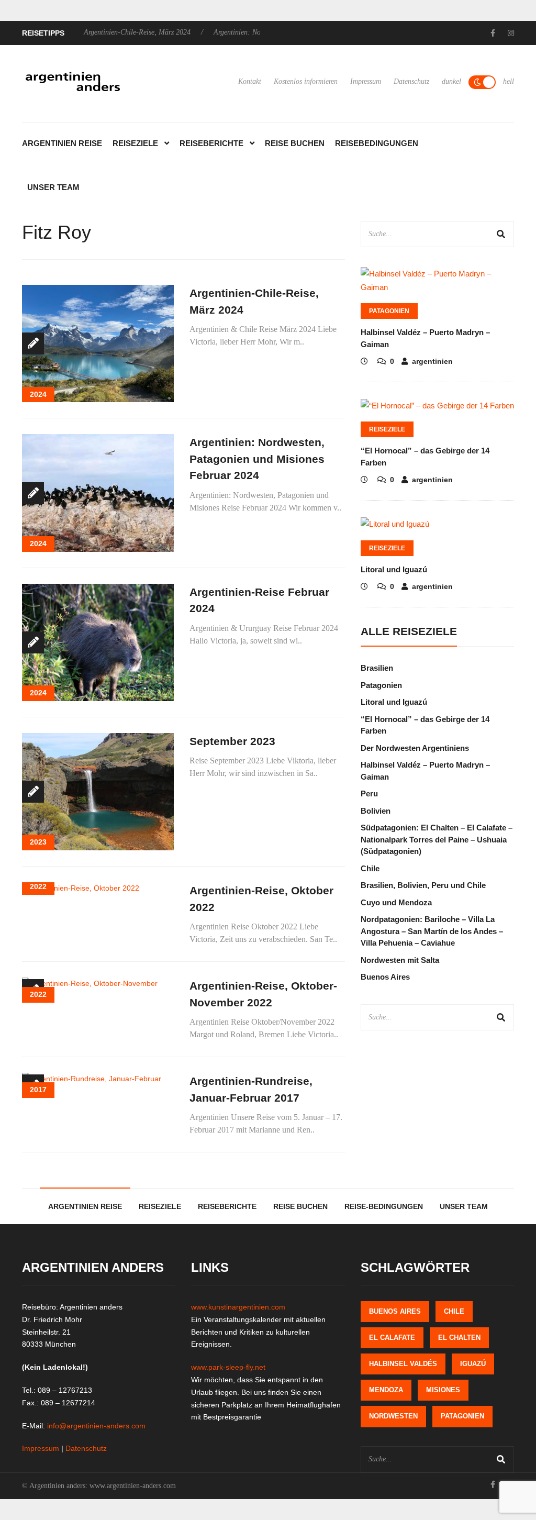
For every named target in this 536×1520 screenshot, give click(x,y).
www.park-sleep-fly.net (228, 1367)
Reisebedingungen (376, 143)
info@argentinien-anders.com (96, 1426)
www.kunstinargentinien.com (238, 1307)
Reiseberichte (211, 143)
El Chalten (459, 1337)
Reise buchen (295, 143)
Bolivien (375, 810)
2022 (38, 886)
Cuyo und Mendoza (396, 902)
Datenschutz (411, 81)
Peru (369, 793)
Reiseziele (135, 143)
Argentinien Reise (62, 143)
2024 (38, 394)
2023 (38, 842)
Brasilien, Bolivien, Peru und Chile (423, 885)
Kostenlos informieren (306, 81)
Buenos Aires (385, 976)
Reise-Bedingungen (383, 1206)
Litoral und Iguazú (394, 569)
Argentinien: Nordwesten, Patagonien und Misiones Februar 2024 (257, 458)
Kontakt (249, 81)
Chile (370, 868)
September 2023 (232, 741)
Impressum (365, 81)
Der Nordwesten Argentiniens (415, 748)
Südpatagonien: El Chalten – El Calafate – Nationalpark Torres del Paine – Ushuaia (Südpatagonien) (436, 839)
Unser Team (53, 187)
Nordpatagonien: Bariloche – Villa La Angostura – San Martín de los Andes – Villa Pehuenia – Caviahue (432, 931)
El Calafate (392, 1337)
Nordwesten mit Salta (400, 960)
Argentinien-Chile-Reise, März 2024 (107, 32)
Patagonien (389, 311)
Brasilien (377, 667)
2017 (38, 1089)
